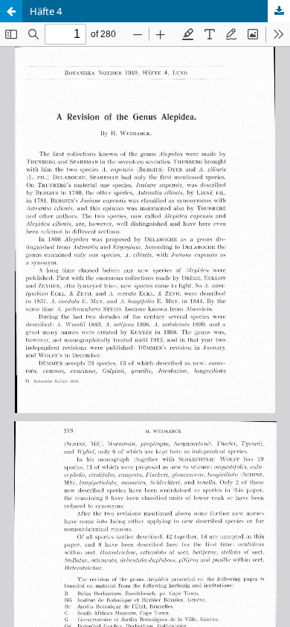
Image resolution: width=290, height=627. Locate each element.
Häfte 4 (46, 11)
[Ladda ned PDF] (279, 11)
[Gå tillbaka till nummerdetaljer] (11, 11)
